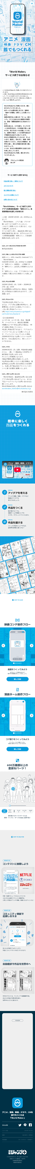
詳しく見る (17, 679)
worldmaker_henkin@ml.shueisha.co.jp (16, 388)
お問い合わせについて (10, 199)
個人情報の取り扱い (10, 190)
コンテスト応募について (11, 195)
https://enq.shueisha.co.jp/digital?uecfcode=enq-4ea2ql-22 (16, 312)
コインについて (8, 186)
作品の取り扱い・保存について (13, 181)
